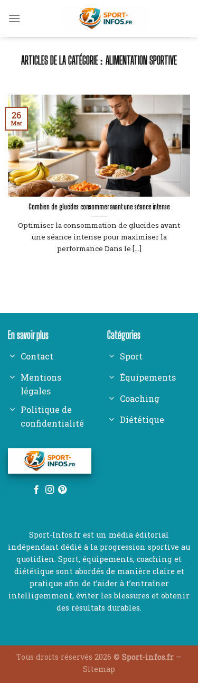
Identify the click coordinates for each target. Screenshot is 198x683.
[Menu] (14, 18)
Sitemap (99, 669)
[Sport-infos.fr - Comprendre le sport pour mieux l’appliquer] (105, 18)
